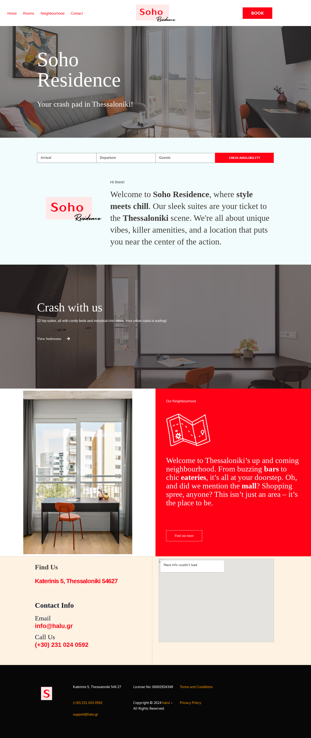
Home (12, 13)
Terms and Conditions (196, 687)
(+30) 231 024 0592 (87, 703)
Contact (77, 13)
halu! (166, 702)
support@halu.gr (85, 714)
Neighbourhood (52, 13)
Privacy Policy (190, 703)
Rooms (28, 13)
